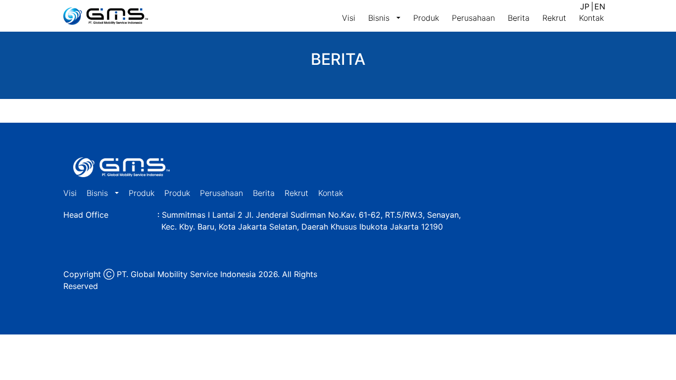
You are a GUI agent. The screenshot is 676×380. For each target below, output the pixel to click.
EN (599, 6)
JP (584, 6)
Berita (519, 18)
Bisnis (380, 18)
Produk (426, 18)
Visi (348, 18)
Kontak (591, 18)
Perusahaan (473, 18)
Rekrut (554, 18)
